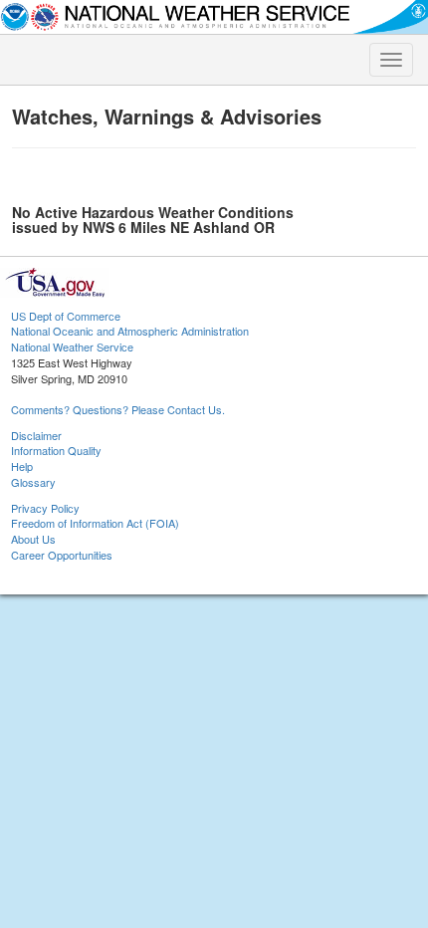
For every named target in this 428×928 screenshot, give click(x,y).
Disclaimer (36, 435)
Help (22, 466)
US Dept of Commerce (65, 316)
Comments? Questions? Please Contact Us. (118, 409)
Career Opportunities (61, 555)
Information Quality (56, 450)
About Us (33, 539)
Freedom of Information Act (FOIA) (95, 523)
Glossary (33, 482)
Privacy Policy (45, 508)
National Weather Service (72, 346)
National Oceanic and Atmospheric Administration (130, 331)
